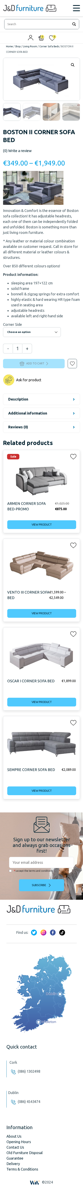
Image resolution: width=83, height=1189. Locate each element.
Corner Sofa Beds (49, 46)
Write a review (17, 151)
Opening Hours (18, 1142)
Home (9, 46)
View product (42, 524)
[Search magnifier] (74, 24)
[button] (69, 361)
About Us (13, 1136)
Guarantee (14, 1158)
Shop (18, 46)
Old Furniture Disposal (24, 1153)
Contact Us (15, 1147)
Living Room (30, 46)
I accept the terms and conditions (33, 870)
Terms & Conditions (22, 1169)
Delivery (13, 1164)
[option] (12, 112)
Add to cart (35, 363)
